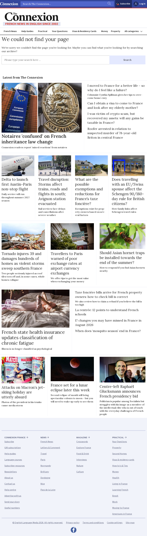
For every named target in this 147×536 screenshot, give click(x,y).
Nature (79, 465)
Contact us (9, 483)
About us (8, 477)
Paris (42, 459)
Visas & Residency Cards (84, 31)
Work (114, 501)
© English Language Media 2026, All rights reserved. (37, 522)
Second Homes (119, 453)
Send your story (12, 501)
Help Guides (27, 31)
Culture (80, 471)
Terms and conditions (93, 522)
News (43, 437)
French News (10, 31)
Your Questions (59, 31)
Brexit (115, 495)
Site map (130, 522)
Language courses (13, 459)
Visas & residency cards (123, 459)
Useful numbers (12, 507)
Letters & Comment (50, 447)
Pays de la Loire (47, 489)
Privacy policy (72, 522)
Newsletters (10, 471)
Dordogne (45, 477)
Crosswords (82, 441)
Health (115, 477)
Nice (42, 483)
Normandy (45, 465)
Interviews (81, 459)
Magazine (81, 437)
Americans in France (122, 514)
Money (104, 31)
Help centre (10, 489)
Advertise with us (12, 495)
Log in (142, 3)
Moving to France (120, 507)
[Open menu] (135, 31)
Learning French (120, 489)
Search (127, 59)
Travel (43, 453)
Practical (42, 31)
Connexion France (14, 437)
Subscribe (125, 3)
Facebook (73, 530)
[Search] (109, 3)
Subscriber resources (14, 465)
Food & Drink (82, 453)
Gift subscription (12, 447)
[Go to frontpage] (31, 19)
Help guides (10, 453)
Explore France (83, 447)
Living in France (119, 483)
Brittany (44, 471)
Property (115, 31)
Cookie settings (114, 522)
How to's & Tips (120, 465)
